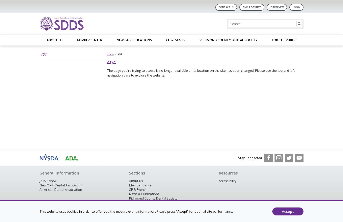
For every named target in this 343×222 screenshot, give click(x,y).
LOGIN (296, 7)
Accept (288, 211)
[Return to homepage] (91, 24)
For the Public (284, 40)
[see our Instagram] (279, 158)
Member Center (89, 40)
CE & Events (175, 40)
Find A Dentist (252, 7)
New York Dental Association (61, 185)
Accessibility (227, 181)
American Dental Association (61, 189)
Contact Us (226, 7)
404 (43, 54)
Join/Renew (277, 7)
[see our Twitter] (289, 158)
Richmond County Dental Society (228, 40)
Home (110, 54)
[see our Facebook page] (268, 158)
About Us (55, 40)
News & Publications (134, 40)
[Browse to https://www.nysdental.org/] (60, 158)
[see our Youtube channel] (299, 158)
